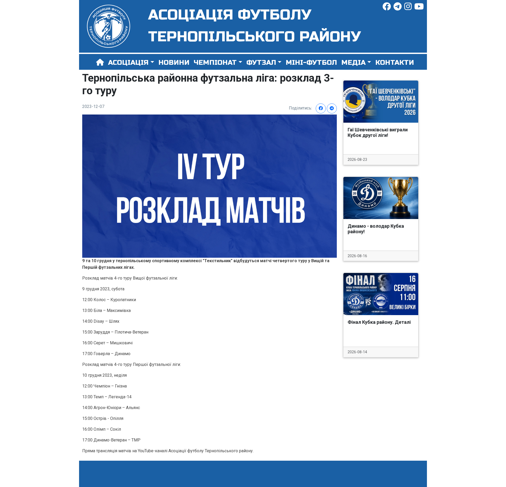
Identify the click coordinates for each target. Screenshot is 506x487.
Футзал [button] (261, 62)
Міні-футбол (311, 62)
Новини (173, 62)
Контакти (394, 62)
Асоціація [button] (128, 62)
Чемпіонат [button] (215, 62)
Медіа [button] (353, 62)
